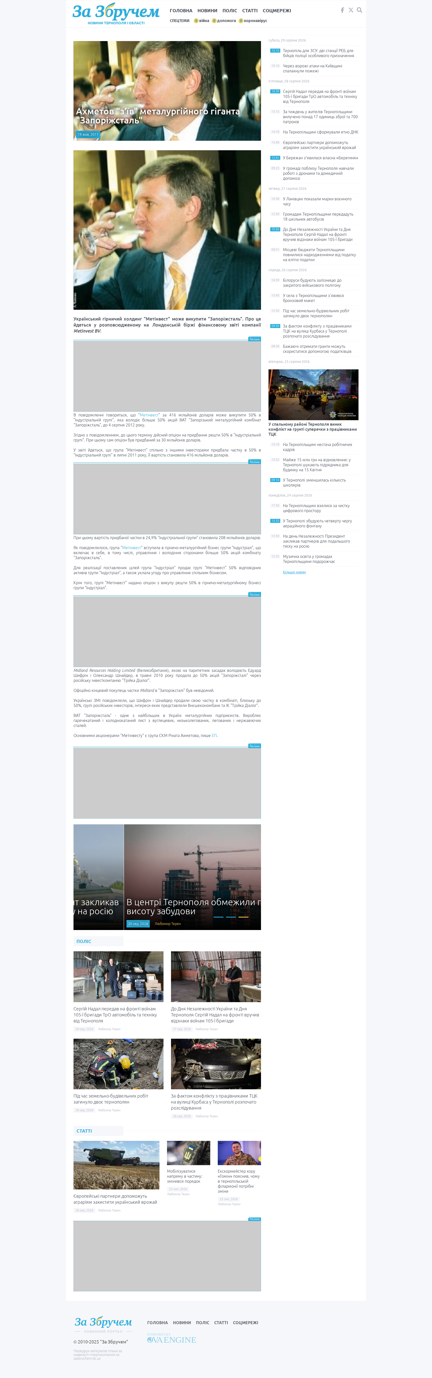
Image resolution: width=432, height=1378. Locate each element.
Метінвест (149, 415)
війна (204, 20)
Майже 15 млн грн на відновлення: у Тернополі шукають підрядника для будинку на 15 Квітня (317, 464)
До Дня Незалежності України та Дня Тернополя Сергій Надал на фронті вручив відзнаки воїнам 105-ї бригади (215, 1014)
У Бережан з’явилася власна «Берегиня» (320, 158)
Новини (208, 10)
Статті (250, 10)
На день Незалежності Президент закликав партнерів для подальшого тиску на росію (316, 541)
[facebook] (342, 11)
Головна (181, 10)
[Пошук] (359, 10)
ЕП (214, 735)
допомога (226, 20)
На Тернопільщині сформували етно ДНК (320, 132)
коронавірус (255, 20)
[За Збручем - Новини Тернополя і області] (116, 12)
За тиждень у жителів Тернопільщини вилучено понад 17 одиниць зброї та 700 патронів (320, 116)
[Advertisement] (167, 376)
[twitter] (351, 11)
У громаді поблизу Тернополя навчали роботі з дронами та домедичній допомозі (318, 173)
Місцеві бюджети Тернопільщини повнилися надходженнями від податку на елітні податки (319, 254)
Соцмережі (277, 10)
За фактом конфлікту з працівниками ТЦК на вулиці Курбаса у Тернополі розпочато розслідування (214, 1101)
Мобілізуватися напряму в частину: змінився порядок (184, 1176)
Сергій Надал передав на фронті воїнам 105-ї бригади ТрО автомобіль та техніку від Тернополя (115, 1014)
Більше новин (294, 572)
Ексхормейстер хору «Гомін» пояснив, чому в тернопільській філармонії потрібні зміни (239, 1181)
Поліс (229, 10)
